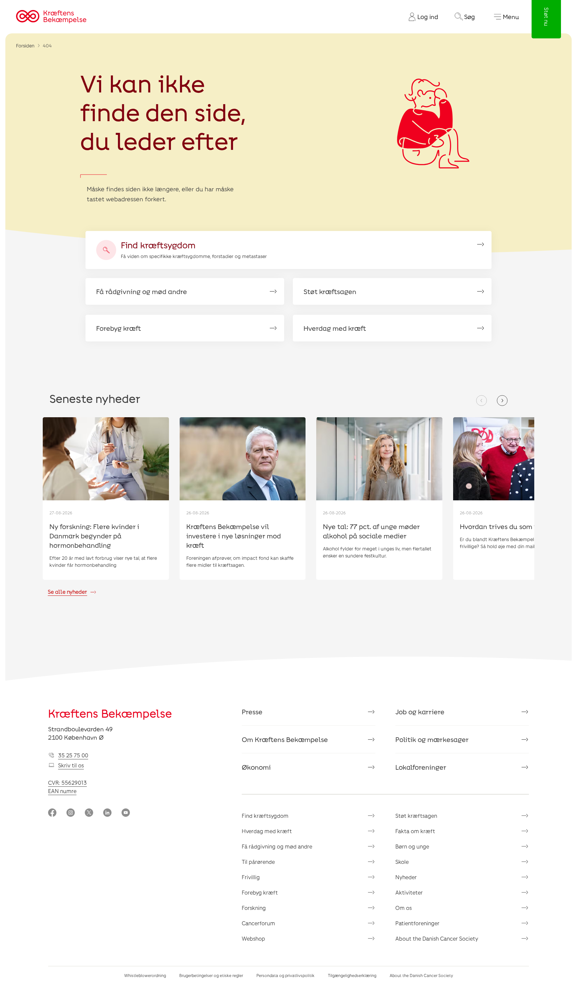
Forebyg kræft (260, 892)
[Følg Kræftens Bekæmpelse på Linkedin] (107, 813)
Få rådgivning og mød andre (277, 846)
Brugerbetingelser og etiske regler (211, 975)
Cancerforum (258, 923)
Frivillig (251, 877)
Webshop (253, 938)
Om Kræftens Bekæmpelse (285, 739)
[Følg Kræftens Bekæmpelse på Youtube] (126, 813)
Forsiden (25, 45)
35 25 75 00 (73, 755)
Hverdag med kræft (267, 831)
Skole (402, 861)
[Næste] (502, 400)
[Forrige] (481, 400)
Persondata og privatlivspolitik (285, 975)
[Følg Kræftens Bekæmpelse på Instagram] (70, 813)
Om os (403, 908)
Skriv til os (71, 765)
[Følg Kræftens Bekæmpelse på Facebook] (52, 813)
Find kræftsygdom (265, 815)
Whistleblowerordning (145, 975)
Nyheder (406, 877)
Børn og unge (412, 846)
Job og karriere (419, 712)
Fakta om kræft (415, 831)
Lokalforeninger (420, 767)
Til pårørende (258, 861)
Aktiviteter (409, 892)
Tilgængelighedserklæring (352, 975)
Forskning (254, 908)
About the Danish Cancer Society (436, 938)
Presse (252, 712)
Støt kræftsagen (416, 815)
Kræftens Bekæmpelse (110, 713)
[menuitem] (420, 16)
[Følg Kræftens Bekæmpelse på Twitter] (89, 813)
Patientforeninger (417, 923)
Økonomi (256, 767)
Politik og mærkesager (432, 739)
